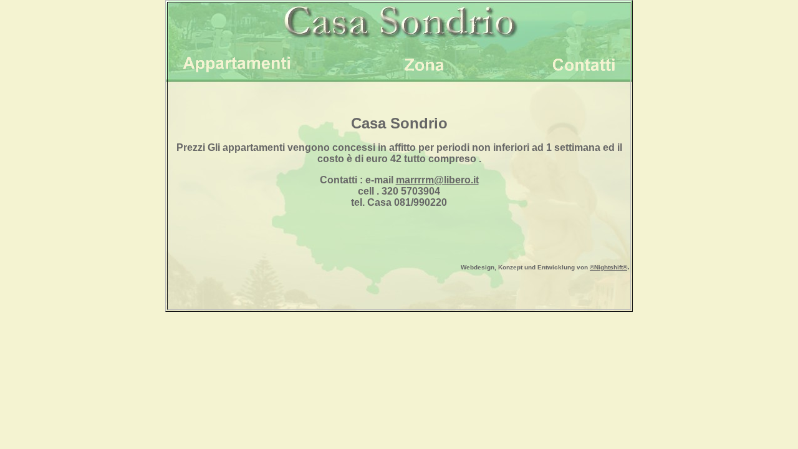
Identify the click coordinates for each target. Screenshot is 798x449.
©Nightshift (606, 267)
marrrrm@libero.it (437, 180)
